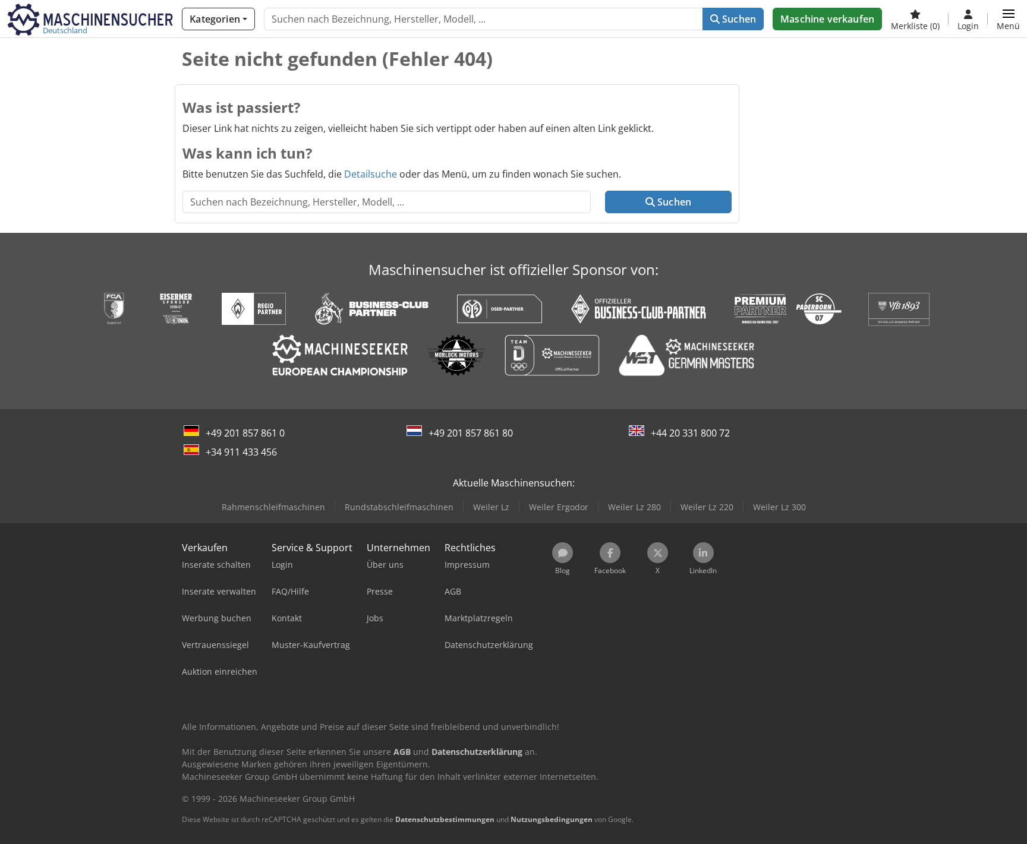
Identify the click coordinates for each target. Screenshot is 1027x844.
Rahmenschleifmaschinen (273, 507)
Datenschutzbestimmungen (444, 819)
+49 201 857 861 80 (471, 433)
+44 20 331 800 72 (690, 433)
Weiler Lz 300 (779, 507)
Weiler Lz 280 (634, 507)
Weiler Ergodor (558, 507)
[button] (1008, 19)
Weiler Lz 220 (707, 507)
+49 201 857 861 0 (245, 433)
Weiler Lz (491, 507)
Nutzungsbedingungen (552, 819)
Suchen (738, 19)
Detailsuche (370, 174)
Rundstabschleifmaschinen (399, 507)
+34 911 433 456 (241, 452)
